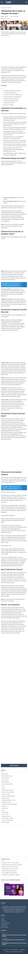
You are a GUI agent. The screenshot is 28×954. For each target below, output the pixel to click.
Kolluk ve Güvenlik (5, 794)
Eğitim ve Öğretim (5, 781)
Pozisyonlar (9, 7)
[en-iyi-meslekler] (8, 2)
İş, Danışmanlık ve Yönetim (7, 790)
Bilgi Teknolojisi (5, 773)
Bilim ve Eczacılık (5, 777)
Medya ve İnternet (6, 798)
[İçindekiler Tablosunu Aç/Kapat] (2, 89)
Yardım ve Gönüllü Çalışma (7, 820)
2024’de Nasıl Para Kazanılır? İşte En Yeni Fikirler (12, 864)
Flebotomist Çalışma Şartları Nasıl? (11, 98)
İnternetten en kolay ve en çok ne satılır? (10, 862)
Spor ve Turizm (5, 814)
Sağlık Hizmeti (5, 808)
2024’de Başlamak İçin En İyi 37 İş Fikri (10, 868)
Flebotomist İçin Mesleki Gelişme (11, 100)
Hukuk (3, 786)
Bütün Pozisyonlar (5, 822)
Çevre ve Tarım (5, 779)
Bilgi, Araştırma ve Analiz (7, 775)
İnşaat (3, 788)
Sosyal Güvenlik (5, 812)
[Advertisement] (14, 52)
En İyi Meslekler (5, 16)
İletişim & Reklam (4, 926)
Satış (3, 810)
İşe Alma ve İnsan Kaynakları (8, 792)
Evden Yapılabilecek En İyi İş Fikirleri (9, 872)
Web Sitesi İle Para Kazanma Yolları (9, 870)
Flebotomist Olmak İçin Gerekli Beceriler (12, 96)
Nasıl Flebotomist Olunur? (9, 102)
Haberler (3, 918)
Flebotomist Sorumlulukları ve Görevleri (12, 90)
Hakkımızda (3, 920)
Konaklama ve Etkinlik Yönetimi (8, 796)
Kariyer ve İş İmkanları (9, 104)
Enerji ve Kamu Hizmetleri (7, 784)
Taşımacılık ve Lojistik (6, 816)
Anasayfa (4, 7)
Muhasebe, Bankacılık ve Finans (8, 800)
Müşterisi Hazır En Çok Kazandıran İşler (10, 866)
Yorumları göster (14, 765)
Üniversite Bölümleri (5, 922)
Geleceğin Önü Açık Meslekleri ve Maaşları (10, 874)
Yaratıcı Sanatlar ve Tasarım (8, 818)
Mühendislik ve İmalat (6, 802)
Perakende (4, 806)
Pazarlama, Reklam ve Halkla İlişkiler (9, 804)
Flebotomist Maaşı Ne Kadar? (10, 92)
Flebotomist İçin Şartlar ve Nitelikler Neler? (13, 94)
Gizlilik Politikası (4, 924)
